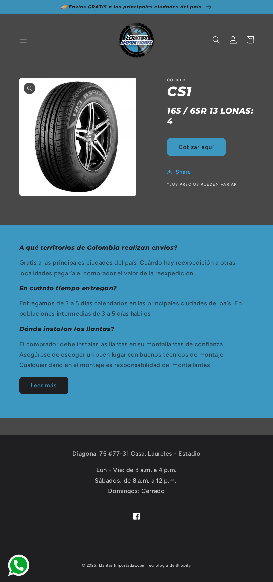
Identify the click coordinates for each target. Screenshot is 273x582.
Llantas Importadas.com (122, 565)
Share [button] (183, 172)
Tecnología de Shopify (169, 565)
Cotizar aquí (196, 147)
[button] (23, 39)
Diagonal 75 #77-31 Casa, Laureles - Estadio (136, 453)
